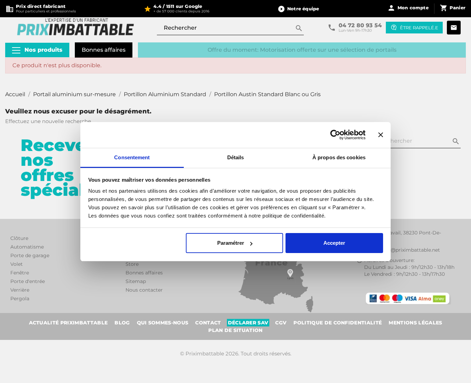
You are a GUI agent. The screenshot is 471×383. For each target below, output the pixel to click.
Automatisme (27, 247)
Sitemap (136, 281)
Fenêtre (19, 273)
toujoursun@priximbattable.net (402, 250)
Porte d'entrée (27, 281)
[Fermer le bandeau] (380, 134)
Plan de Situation (235, 330)
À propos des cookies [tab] (338, 157)
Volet (16, 264)
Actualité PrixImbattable (68, 323)
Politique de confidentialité (337, 323)
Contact (208, 323)
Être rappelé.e (419, 27)
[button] (298, 8)
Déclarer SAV (248, 323)
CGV (281, 323)
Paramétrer (230, 243)
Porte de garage (29, 255)
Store (132, 264)
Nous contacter (144, 290)
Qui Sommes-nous (163, 323)
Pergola (19, 298)
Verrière (19, 290)
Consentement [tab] (132, 157)
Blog (122, 323)
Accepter (334, 243)
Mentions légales (415, 323)
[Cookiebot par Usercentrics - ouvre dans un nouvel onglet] (335, 135)
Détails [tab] (235, 157)
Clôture (19, 238)
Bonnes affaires (104, 50)
